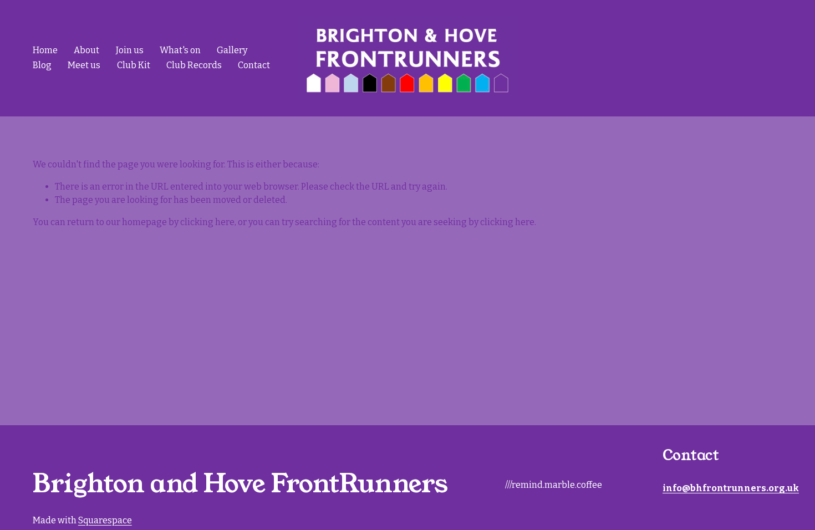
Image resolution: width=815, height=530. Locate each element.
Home (45, 50)
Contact (254, 65)
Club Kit (133, 65)
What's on (180, 50)
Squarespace (105, 520)
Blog (42, 65)
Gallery (232, 50)
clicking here (207, 222)
